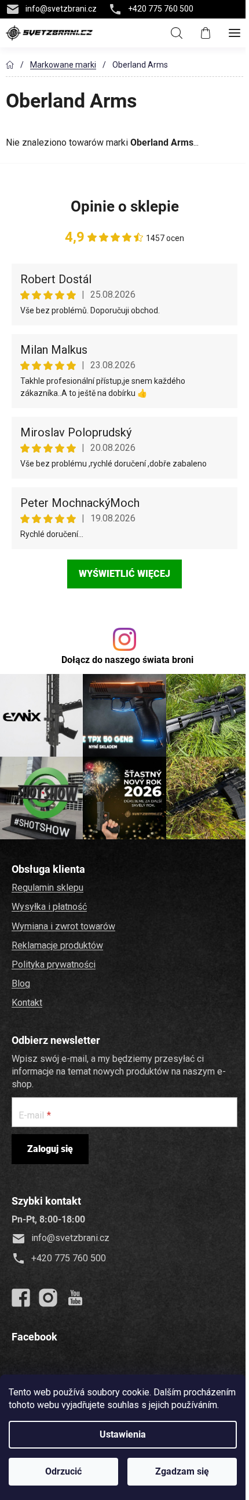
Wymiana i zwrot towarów (63, 926)
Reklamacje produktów (57, 945)
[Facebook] (21, 1297)
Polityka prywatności (54, 964)
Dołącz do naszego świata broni (127, 659)
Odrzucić (63, 1471)
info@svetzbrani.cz (61, 8)
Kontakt (27, 1002)
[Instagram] (48, 1297)
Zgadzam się (182, 1471)
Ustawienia (123, 1434)
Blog (21, 983)
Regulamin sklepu (47, 887)
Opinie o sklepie (125, 206)
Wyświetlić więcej (124, 573)
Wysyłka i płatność (49, 906)
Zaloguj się (50, 1148)
